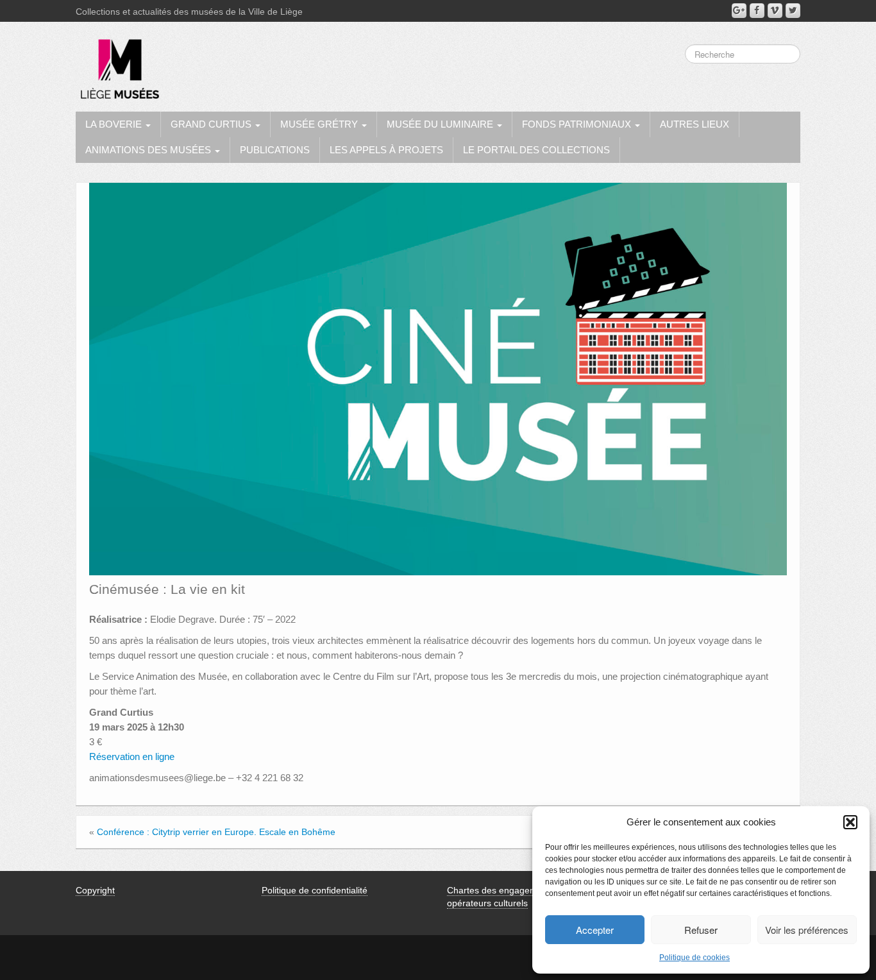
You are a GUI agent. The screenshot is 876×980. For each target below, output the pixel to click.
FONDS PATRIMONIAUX (578, 124)
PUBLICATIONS (275, 149)
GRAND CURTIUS (212, 124)
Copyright (95, 890)
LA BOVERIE (114, 124)
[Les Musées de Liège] (117, 64)
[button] (850, 822)
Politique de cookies (694, 957)
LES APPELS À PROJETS (386, 149)
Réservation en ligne (131, 756)
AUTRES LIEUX (694, 124)
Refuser (701, 929)
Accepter (595, 929)
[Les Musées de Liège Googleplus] (739, 10)
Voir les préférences (806, 929)
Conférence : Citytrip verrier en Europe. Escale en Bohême (216, 832)
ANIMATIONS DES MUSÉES (149, 149)
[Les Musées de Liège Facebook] (757, 10)
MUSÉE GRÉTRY (320, 124)
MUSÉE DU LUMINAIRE (441, 124)
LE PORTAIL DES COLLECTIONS (536, 149)
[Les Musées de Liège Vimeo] (775, 10)
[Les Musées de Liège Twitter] (793, 10)
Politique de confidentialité (314, 890)
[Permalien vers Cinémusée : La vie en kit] (438, 378)
